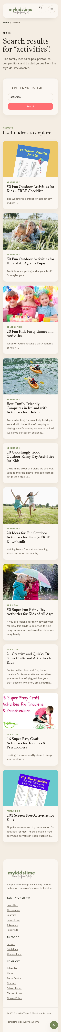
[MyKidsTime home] (30, 10)
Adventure (12, 924)
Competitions (14, 953)
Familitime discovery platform (23, 1021)
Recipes (11, 944)
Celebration (13, 910)
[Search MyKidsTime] (42, 9)
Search (30, 106)
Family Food (13, 919)
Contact (11, 983)
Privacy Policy (14, 988)
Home (6, 22)
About (10, 973)
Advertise (12, 968)
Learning (11, 914)
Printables (12, 949)
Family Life (12, 929)
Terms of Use (14, 993)
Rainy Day (12, 905)
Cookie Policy (14, 998)
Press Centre (14, 978)
